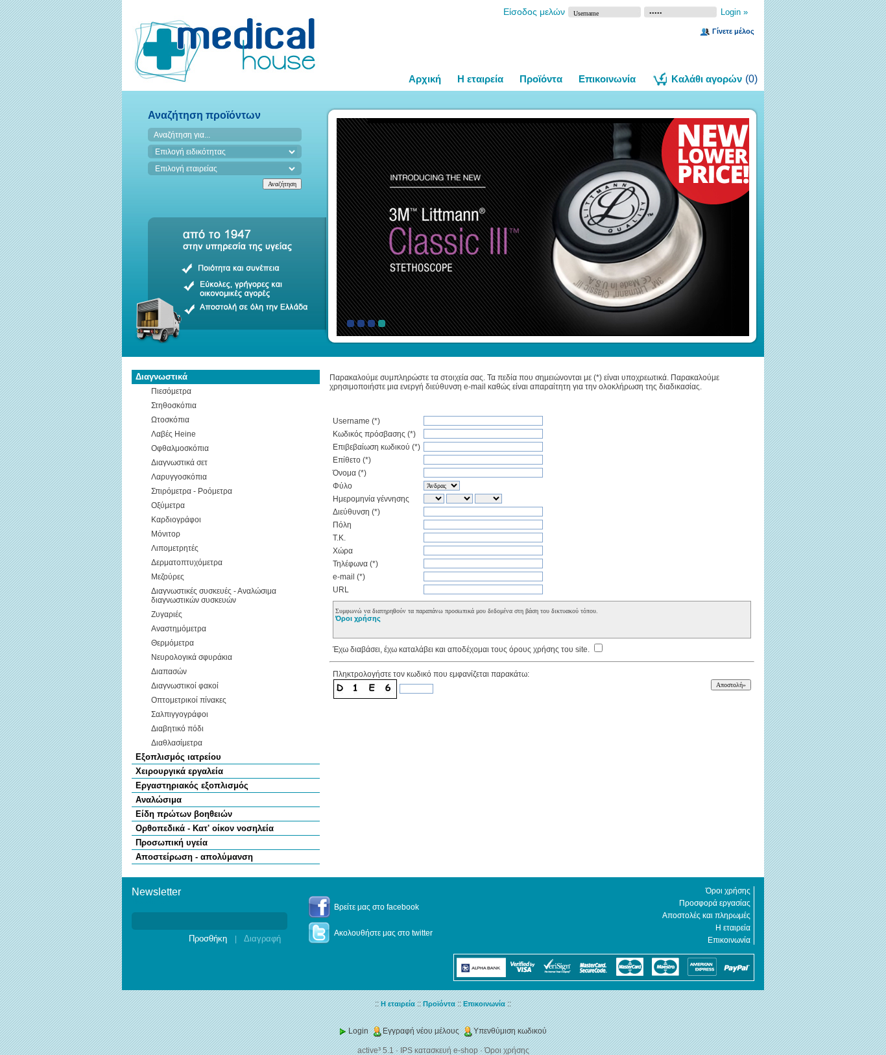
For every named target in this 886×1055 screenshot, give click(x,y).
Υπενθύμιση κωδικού (510, 1031)
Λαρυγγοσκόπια (179, 476)
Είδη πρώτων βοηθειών (184, 814)
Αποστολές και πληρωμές (706, 915)
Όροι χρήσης (358, 618)
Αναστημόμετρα (178, 628)
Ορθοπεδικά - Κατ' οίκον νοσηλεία (205, 828)
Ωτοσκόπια (170, 419)
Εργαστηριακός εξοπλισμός (192, 785)
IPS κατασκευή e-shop (439, 1050)
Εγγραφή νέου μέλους (421, 1031)
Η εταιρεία (480, 78)
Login (358, 1031)
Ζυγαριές (166, 614)
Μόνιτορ (165, 534)
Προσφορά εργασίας (714, 903)
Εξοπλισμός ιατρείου (178, 757)
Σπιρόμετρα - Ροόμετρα (191, 491)
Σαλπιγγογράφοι (179, 714)
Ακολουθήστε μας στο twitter (383, 933)
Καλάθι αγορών (706, 78)
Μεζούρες (167, 576)
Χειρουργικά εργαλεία (179, 771)
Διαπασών (169, 671)
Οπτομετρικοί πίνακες (188, 700)
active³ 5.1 (375, 1050)
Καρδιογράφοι (176, 519)
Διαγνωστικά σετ (179, 462)
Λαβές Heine (173, 434)
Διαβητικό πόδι (177, 728)
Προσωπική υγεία (172, 842)
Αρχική (425, 78)
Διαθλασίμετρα (176, 742)
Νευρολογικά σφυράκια (191, 657)
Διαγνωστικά (161, 377)
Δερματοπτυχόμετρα (186, 562)
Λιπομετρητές (174, 548)
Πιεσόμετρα (171, 391)
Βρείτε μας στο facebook (376, 907)
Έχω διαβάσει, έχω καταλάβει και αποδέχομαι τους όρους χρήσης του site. (461, 649)
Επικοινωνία (607, 78)
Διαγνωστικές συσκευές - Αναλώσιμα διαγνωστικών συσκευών (213, 596)
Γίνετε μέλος (733, 31)
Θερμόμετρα (172, 643)
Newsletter (150, 902)
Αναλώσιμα (159, 800)
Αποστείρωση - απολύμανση (194, 857)
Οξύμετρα (168, 505)
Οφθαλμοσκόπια (180, 448)
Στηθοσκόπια (174, 405)
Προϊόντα (541, 78)
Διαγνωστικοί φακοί (185, 685)
